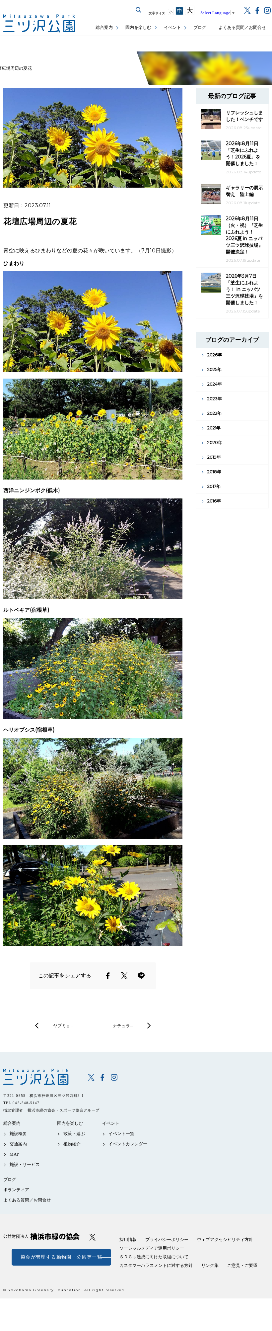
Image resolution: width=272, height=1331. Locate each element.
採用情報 (128, 1239)
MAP (14, 1154)
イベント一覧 (121, 1133)
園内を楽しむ (138, 27)
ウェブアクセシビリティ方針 (225, 1239)
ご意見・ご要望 (242, 1265)
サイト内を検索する (139, 10)
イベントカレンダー (127, 1143)
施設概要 (18, 1133)
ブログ (199, 27)
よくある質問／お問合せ (242, 27)
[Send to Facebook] (107, 975)
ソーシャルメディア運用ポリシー (151, 1248)
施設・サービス (25, 1164)
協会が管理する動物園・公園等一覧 (61, 1257)
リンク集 (210, 1265)
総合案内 (104, 27)
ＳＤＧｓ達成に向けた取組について (153, 1256)
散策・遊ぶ (74, 1133)
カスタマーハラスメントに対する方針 (156, 1265)
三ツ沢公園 (41, 1077)
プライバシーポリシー (166, 1239)
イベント (172, 27)
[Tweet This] (124, 975)
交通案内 (18, 1143)
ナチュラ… (123, 1025)
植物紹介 (72, 1143)
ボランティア (16, 1189)
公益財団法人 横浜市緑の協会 (41, 1236)
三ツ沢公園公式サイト (39, 23)
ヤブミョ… (63, 1025)
